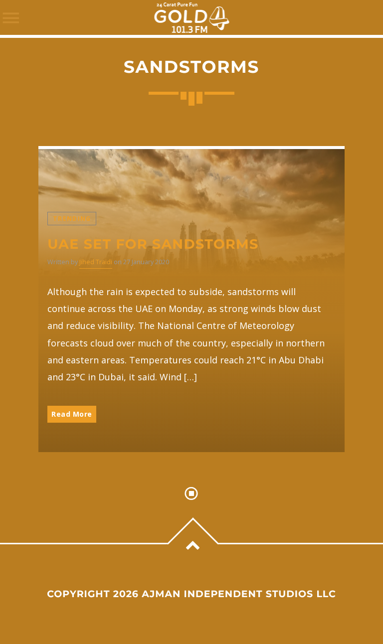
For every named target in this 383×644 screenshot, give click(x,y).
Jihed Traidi (95, 262)
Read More (71, 414)
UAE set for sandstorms (152, 244)
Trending (72, 218)
